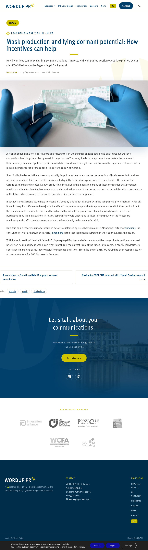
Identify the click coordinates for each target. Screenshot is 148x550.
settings (80, 547)
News (104, 5)
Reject (112, 545)
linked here (57, 232)
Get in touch (73, 358)
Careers (94, 5)
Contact (126, 5)
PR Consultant (65, 5)
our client (130, 228)
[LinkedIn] (69, 376)
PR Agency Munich (136, 485)
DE (112, 5)
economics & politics (25, 33)
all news (47, 33)
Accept (97, 545)
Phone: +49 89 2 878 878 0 (78, 499)
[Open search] (139, 6)
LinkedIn (12, 291)
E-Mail (24, 291)
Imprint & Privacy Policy (14, 538)
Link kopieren (39, 291)
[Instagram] (78, 376)
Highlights (81, 5)
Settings (128, 545)
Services (50, 5)
